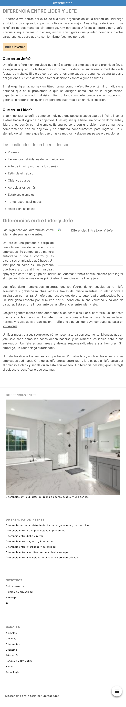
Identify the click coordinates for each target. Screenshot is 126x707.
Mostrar (20, 47)
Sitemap (11, 597)
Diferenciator (62, 3)
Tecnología (12, 672)
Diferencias (13, 644)
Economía (12, 649)
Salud (9, 666)
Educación (12, 655)
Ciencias (11, 638)
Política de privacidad (19, 591)
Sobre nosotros (15, 586)
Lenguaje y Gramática (19, 660)
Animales (11, 633)
